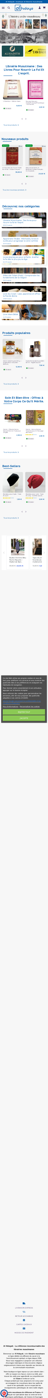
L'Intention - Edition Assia (11, 101)
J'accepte (24, 718)
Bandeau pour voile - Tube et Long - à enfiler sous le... (34, 494)
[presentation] (6, 51)
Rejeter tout (24, 712)
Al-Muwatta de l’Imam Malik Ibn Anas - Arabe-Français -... (12, 168)
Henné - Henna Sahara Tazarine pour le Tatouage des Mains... (34, 431)
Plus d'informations (10, 706)
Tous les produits (11, 125)
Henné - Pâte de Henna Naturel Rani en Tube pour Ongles (12, 431)
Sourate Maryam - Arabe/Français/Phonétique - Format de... (35, 103)
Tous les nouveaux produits (15, 190)
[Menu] (3, 8)
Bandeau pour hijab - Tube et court (12, 494)
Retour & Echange (24, 1316)
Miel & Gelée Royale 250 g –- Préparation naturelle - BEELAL (12, 362)
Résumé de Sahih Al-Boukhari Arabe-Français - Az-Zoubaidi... (35, 169)
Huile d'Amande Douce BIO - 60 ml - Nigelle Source (35, 361)
